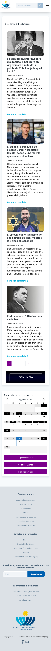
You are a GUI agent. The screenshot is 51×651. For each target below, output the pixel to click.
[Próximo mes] (44, 399)
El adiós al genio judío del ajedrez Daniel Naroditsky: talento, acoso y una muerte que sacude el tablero (23, 151)
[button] (47, 4)
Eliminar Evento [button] (25, 471)
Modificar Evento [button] (25, 464)
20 (28, 363)
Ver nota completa (17, 114)
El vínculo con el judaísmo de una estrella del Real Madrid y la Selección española (24, 237)
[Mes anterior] (7, 399)
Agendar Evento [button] (25, 457)
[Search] (40, 5)
